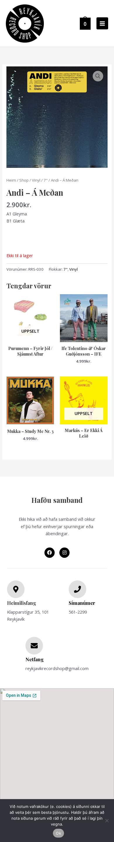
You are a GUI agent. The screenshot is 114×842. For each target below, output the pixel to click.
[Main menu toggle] (102, 23)
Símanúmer (82, 603)
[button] (98, 76)
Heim (11, 180)
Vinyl (36, 180)
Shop (24, 180)
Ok (58, 833)
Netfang (34, 659)
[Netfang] (34, 645)
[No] (107, 820)
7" (46, 180)
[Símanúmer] (77, 589)
